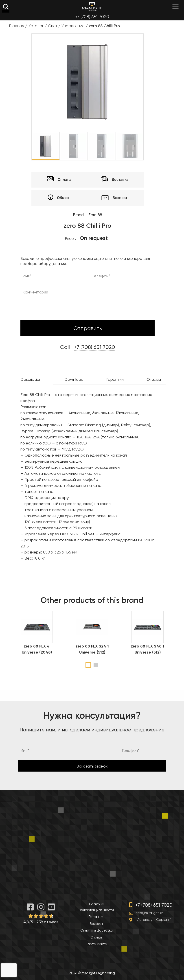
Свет (52, 26)
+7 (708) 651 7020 (92, 16)
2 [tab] (96, 665)
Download (73, 379)
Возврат (96, 924)
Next (147, 146)
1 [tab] (88, 665)
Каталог (36, 26)
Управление (73, 26)
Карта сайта (96, 944)
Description (31, 379)
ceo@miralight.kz (149, 913)
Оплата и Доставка (96, 930)
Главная (16, 26)
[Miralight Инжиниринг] (92, 6)
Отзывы (154, 379)
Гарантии (115, 379)
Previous (28, 146)
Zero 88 (95, 214)
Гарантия (96, 917)
